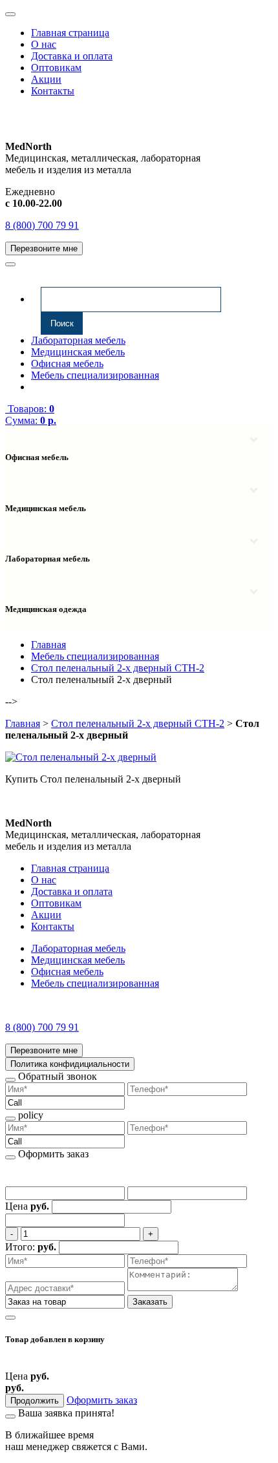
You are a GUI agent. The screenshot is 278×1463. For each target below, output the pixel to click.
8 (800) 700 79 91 (42, 225)
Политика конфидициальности (69, 1064)
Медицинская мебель (78, 351)
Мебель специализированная (95, 375)
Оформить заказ (102, 1400)
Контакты (52, 90)
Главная (22, 723)
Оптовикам (56, 67)
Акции (46, 79)
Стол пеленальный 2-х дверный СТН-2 (137, 723)
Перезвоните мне (44, 248)
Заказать (150, 1302)
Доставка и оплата (71, 55)
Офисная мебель (67, 363)
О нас (43, 44)
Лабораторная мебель (78, 340)
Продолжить (34, 1400)
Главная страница (70, 32)
